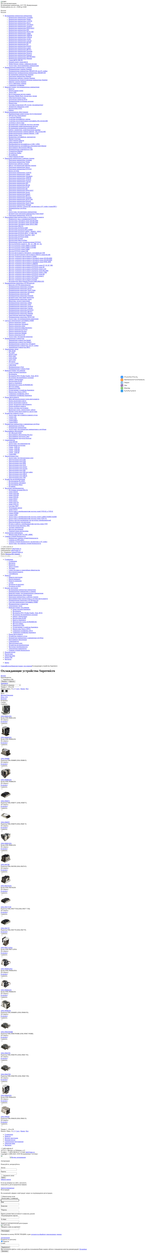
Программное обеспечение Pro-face (20, 435)
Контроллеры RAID (15, 381)
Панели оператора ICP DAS (18, 329)
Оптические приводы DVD (18, 99)
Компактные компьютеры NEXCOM (21, 32)
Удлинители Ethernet (15, 151)
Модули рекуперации (16, 529)
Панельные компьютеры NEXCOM (21, 199)
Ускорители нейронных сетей (19, 106)
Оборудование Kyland (16, 156)
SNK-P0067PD (6, 1074)
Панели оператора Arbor (17, 326)
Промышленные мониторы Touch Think (22, 290)
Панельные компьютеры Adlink (19, 174)
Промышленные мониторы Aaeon (20, 299)
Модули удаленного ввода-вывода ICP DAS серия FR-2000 (28, 270)
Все (27, 689)
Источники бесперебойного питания (21, 377)
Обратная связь (10, 656)
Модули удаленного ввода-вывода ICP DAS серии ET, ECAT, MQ (31, 265)
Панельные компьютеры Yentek (19, 162)
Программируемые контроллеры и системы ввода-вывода (24, 217)
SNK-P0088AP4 (6, 780)
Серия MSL (12, 454)
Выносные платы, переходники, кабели (22, 410)
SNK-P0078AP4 (6, 886)
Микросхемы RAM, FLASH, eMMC (21, 534)
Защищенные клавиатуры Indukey (20, 342)
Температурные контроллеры (18, 531)
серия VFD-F (13, 499)
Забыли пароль (6, 1179)
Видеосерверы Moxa (15, 484)
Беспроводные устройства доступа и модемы (24, 124)
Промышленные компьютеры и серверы (18, 67)
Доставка (12, 568)
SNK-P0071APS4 (6, 947)
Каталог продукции (11, 588)
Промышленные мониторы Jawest (20, 288)
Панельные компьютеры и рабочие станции (19, 158)
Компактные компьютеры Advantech (21, 24)
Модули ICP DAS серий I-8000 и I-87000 (22, 246)
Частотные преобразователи (14, 488)
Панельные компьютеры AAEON (20, 172)
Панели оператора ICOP (17, 335)
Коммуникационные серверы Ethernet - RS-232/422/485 (27, 131)
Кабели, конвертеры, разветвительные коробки (24, 130)
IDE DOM (12, 351)
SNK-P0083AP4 (6, 843)
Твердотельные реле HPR (17, 463)
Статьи (11, 582)
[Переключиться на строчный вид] (2, 691)
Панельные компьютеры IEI (18, 188)
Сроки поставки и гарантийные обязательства (24, 570)
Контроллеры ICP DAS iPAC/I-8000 (21, 229)
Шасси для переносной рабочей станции (22, 165)
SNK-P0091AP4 (6, 716)
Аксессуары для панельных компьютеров (23, 212)
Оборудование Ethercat (16, 140)
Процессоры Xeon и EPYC (18, 392)
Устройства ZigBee (15, 153)
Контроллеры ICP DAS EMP (18, 228)
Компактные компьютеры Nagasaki (20, 51)
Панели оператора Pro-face (18, 331)
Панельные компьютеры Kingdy (19, 194)
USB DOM (12, 365)
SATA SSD (12, 360)
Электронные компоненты (14, 533)
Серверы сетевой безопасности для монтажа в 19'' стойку (28, 542)
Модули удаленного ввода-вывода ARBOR (23, 263)
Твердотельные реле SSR (17, 470)
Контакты (12, 563)
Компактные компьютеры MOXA (20, 49)
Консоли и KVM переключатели (20, 285)
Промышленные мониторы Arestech (21, 306)
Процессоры (13, 103)
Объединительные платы (17, 98)
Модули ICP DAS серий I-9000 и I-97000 (22, 247)
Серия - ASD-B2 (14, 449)
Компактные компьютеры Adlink (20, 33)
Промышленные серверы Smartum (20, 69)
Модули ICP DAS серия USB (18, 251)
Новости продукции (15, 577)
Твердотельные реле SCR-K (18, 468)
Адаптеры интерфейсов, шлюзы (19, 119)
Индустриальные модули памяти (20, 94)
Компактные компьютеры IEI (18, 44)
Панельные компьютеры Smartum (20, 76)
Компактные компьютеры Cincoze (20, 41)
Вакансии (12, 565)
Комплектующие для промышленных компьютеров (22, 87)
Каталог (9, 666)
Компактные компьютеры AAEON (20, 21)
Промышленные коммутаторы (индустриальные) (25, 114)
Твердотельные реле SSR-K (18, 476)
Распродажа (9, 654)
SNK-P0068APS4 (6, 969)
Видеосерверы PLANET (17, 481)
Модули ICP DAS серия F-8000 (19, 249)
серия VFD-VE (14, 502)
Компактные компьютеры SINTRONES (22, 57)
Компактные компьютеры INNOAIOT (21, 28)
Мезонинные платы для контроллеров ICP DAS (25, 242)
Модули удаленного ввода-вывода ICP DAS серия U (26, 276)
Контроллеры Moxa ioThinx (18, 240)
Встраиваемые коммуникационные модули (23, 126)
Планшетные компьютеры (17, 427)
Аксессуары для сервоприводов (19, 443)
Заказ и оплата (13, 566)
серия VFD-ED (14, 495)
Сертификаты (13, 573)
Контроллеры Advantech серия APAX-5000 (23, 224)
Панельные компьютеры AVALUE (20, 215)
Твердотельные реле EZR (17, 461)
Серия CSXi (13, 418)
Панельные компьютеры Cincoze (20, 181)
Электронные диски (11, 349)
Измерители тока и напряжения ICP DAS (22, 219)
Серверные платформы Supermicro (20, 395)
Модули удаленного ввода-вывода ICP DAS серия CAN (27, 269)
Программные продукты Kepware (20, 438)
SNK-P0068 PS (6, 1011)
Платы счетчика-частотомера (18, 408)
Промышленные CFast (16, 367)
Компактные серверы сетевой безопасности (23, 538)
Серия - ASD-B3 (14, 451)
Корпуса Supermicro (15, 383)
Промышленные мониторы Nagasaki (21, 295)
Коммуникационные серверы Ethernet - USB (24, 133)
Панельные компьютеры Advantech (20, 176)
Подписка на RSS (15, 586)
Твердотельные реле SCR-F (18, 467)
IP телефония (13, 155)
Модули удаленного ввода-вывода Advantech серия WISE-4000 (30, 262)
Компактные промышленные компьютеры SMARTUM (27, 73)
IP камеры (12, 486)
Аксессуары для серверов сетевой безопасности (25, 543)
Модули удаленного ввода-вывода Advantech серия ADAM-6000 (30, 260)
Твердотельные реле (11, 456)
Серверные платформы (16, 85)
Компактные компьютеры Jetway (20, 23)
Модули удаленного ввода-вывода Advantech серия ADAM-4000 (30, 258)
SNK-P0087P (5, 822)
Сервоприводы (10, 440)
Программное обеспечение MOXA (20, 147)
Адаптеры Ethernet (15, 117)
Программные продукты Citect (19, 436)
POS (10, 210)
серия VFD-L (13, 500)
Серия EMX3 (13, 420)
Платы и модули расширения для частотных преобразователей (30, 520)
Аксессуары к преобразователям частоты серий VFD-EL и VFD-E (31, 511)
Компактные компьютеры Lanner (20, 48)
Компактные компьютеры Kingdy (20, 46)
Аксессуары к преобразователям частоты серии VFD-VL (28, 518)
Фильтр (3, 676)
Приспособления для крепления (19, 522)
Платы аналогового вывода (18, 402)
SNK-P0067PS (5, 1053)
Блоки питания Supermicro (17, 372)
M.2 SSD (12, 353)
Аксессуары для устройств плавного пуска (23, 415)
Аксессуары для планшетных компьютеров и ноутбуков (27, 429)
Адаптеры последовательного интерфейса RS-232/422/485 (28, 121)
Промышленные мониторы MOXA (20, 312)
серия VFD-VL (14, 504)
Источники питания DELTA (18, 490)
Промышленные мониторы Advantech (21, 292)
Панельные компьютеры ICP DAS (20, 169)
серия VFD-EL (14, 497)
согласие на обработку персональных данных (46, 1234)
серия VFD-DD (14, 493)
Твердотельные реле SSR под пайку (21, 472)
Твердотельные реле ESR (17, 459)
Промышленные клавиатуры (14, 338)
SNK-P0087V (5, 801)
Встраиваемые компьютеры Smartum (21, 74)
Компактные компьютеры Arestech (20, 26)
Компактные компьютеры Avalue (20, 39)
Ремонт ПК (8, 657)
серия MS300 (13, 442)
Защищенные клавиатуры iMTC (19, 347)
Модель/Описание (7, 695)
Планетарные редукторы (17, 445)
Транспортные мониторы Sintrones (20, 315)
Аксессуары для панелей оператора (21, 336)
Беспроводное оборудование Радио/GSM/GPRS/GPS (26, 281)
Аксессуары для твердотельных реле (21, 458)
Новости (8, 575)
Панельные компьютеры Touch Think (21, 203)
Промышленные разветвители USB (21, 149)
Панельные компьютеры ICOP (19, 187)
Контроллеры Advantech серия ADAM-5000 (23, 222)
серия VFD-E (13, 509)
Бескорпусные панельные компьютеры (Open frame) (26, 213)
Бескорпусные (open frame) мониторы (21, 297)
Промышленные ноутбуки (17, 208)
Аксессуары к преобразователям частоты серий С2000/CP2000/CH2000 (33, 517)
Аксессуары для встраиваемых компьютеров (24, 65)
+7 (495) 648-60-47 (7, 547)
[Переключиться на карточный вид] (6, 691)
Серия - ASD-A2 (14, 447)
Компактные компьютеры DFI (19, 30)
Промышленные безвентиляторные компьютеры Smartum (28, 80)
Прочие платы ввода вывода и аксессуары (23, 411)
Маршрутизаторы (15, 139)
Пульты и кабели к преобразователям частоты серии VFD (28, 524)
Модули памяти (14, 386)
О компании (9, 559)
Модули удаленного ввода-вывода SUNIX (23, 279)
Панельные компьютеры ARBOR (20, 178)
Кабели (11, 110)
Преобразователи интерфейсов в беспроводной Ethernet (27, 146)
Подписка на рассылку (16, 584)
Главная (3, 666)
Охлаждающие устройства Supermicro (21, 390)
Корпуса (11, 89)
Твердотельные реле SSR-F (18, 474)
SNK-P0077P (5, 928)
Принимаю (5, 1251)
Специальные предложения (14, 1141)
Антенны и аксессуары (16, 123)
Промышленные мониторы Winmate (21, 313)
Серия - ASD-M (14, 452)
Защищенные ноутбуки (16, 426)
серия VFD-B (13, 492)
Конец (23, 689)
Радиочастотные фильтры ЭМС (19, 525)
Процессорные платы (16, 90)
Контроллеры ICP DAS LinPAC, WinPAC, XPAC (25, 231)
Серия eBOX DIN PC (16, 60)
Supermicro (4, 683)
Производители (10, 652)
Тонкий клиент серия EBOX (18, 62)
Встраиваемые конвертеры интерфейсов (22, 128)
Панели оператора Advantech (18, 324)
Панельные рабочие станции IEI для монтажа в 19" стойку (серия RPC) (33, 206)
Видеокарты (13, 374)
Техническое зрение (15, 508)
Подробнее (83, 1249)
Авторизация (5, 1238)
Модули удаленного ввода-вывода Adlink (22, 256)
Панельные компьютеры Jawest (19, 192)
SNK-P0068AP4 (6, 990)
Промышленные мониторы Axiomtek (21, 287)
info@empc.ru (16, 548)
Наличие (4, 699)
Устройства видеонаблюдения (15, 479)
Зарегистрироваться (7, 1188)
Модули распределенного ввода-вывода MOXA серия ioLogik (29, 254)
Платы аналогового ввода (17, 401)
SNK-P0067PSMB (7, 1032)
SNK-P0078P (5, 864)
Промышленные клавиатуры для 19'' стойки (23, 345)
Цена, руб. (4, 697)
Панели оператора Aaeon (17, 322)
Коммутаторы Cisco (15, 135)
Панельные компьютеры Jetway (19, 167)
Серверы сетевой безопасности (15, 536)
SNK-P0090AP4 (6, 737)
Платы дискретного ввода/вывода (20, 404)
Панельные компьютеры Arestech (20, 180)
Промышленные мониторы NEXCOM (21, 317)
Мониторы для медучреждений (19, 301)
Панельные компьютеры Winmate (20, 205)
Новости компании (15, 581)
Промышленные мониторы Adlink (20, 303)
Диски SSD (12, 92)
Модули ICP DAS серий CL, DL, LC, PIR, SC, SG (25, 244)
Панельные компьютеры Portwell (20, 201)
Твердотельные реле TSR (17, 477)
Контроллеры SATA (15, 108)
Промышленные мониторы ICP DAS (21, 310)
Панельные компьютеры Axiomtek (20, 160)
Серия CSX (12, 417)
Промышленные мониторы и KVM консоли (19, 283)
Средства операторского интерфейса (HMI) (19, 320)
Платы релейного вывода (17, 406)
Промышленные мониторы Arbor (20, 304)
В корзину (4, 721)
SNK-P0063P (5, 1116)
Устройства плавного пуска (14, 413)
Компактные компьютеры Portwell (20, 55)
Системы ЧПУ (13, 506)
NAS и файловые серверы (17, 83)
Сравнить (4, 723)
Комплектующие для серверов (15, 370)
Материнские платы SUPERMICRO (21, 385)
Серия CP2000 (13, 513)
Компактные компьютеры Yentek (20, 19)
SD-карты (12, 361)
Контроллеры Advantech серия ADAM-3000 (23, 221)
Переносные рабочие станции (19, 164)
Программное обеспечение (14, 431)
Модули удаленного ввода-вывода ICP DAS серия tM (26, 274)
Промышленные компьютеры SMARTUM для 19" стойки (28, 71)
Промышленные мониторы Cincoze (21, 308)
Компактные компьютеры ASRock (20, 37)
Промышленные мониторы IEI (19, 294)
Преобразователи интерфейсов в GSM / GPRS (24, 144)
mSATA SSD (13, 354)
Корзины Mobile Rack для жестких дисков (23, 96)
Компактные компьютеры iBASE (20, 42)
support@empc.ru (17, 552)
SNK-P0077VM (6, 907)
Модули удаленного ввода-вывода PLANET (23, 278)
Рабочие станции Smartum (17, 82)
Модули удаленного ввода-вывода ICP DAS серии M (26, 267)
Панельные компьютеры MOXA (19, 196)
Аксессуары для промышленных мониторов (23, 319)
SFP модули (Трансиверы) (17, 115)
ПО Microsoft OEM (15, 433)
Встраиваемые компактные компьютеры (18, 16)
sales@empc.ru (15, 550)
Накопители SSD (14, 388)
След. (18, 689)
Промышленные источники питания (21, 101)
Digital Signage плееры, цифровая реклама (23, 64)
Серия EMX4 (13, 422)
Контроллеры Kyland (16, 238)
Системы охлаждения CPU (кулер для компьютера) (26, 105)
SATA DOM (13, 358)
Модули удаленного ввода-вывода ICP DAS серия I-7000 (28, 272)
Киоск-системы (14, 171)
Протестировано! (14, 579)
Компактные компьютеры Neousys (20, 53)
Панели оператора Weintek (18, 333)
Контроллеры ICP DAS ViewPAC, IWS (22, 235)
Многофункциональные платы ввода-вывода (24, 399)
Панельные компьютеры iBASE (19, 185)
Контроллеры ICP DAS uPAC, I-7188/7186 (23, 233)
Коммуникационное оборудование (16, 112)
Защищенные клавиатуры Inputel (20, 340)
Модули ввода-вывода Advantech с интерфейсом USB (27, 253)
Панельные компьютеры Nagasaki (20, 197)
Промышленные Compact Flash (19, 369)
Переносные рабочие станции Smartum (22, 78)
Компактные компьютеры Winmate (20, 58)
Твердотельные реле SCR (17, 465)
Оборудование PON (15, 142)
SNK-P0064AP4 (6, 1095)
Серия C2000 (13, 515)
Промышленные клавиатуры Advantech (22, 344)
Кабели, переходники (16, 379)
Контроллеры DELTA (16, 226)
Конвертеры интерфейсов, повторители (22, 137)
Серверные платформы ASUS (19, 394)
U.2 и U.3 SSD (13, 363)
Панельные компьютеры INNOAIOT (21, 190)
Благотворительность (16, 572)
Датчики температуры (16, 527)
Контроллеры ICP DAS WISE (18, 237)
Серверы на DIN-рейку (16, 540)
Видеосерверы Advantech (17, 483)
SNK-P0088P (5, 758)
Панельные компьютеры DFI (18, 183)
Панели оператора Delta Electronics (20, 328)
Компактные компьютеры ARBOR (20, 35)
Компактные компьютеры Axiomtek (21, 17)
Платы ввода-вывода (12, 397)
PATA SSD (12, 356)
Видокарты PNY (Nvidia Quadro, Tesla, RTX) (24, 376)
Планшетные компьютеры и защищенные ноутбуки (22, 424)
